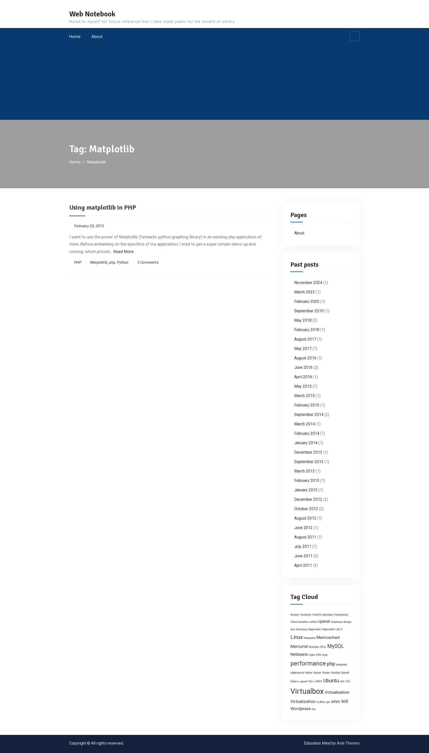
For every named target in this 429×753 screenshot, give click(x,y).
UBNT (318, 681)
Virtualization (302, 701)
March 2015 (304, 395)
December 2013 (308, 452)
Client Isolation (299, 622)
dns (292, 629)
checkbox (327, 614)
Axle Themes (348, 743)
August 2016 (305, 358)
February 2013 (306, 480)
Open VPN (315, 655)
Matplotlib (98, 262)
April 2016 (303, 377)
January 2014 (306, 442)
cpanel (324, 621)
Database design (341, 622)
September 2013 (308, 461)
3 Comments (148, 262)
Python (122, 262)
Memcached (328, 637)
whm (335, 701)
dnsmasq (301, 629)
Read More (123, 251)
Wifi (344, 701)
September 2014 (308, 414)
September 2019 (308, 311)
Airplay (294, 614)
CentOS (316, 614)
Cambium (305, 614)
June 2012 (303, 527)
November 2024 (308, 282)
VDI (348, 681)
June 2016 (303, 367)
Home (74, 36)
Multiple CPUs (317, 647)
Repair (318, 672)
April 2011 (303, 565)
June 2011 (303, 556)
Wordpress (300, 708)
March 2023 (304, 292)
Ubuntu (331, 681)
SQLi (311, 681)
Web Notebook (92, 14)
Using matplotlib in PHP (102, 208)
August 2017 (305, 339)
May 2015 (303, 386)
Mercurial (299, 646)
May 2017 (303, 348)
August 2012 (305, 518)
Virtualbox (307, 691)
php (112, 262)
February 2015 (306, 405)
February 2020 (306, 301)
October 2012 (306, 508)
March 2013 (304, 471)
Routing (335, 672)
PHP (77, 262)
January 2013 (306, 490)
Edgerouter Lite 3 (332, 629)
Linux (296, 637)
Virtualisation (337, 692)
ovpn (325, 655)
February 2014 (306, 433)
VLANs (320, 702)
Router (326, 672)
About (97, 36)
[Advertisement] (214, 81)
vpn (328, 702)
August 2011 (305, 537)
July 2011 (302, 546)
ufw (342, 681)
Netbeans (299, 654)
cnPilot (313, 622)
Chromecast (341, 614)
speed (303, 681)
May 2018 (303, 320)
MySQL (335, 646)
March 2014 (304, 424)
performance (308, 663)
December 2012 (308, 499)
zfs (314, 709)
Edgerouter (314, 629)
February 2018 (306, 329)
